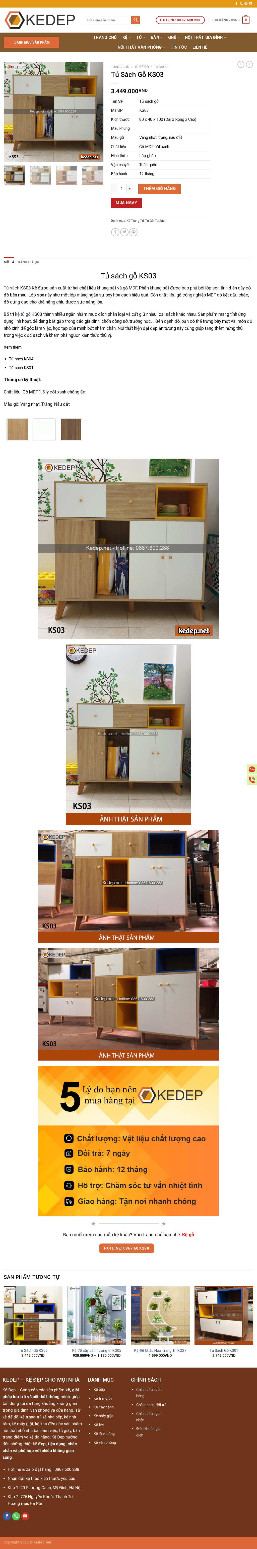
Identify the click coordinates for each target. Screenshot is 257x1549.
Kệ (124, 37)
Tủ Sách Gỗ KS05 (33, 1351)
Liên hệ (199, 47)
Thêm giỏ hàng (159, 188)
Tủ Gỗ (149, 221)
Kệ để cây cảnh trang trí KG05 (96, 1351)
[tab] (9, 262)
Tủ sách (11, 287)
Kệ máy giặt (103, 1416)
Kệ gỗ (188, 1234)
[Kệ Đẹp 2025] (40, 20)
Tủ (139, 37)
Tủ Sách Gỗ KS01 (224, 1351)
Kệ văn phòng (104, 1442)
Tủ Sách (161, 67)
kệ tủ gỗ (23, 314)
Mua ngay (126, 202)
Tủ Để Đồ (141, 67)
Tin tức (179, 47)
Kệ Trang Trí (135, 221)
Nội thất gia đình (204, 37)
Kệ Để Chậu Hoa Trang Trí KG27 (160, 1351)
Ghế (172, 37)
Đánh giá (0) (28, 262)
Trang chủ (105, 37)
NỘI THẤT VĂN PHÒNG (140, 47)
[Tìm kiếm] (135, 20)
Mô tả (9, 262)
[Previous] (12, 112)
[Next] (95, 112)
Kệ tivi (98, 1424)
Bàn (155, 37)
